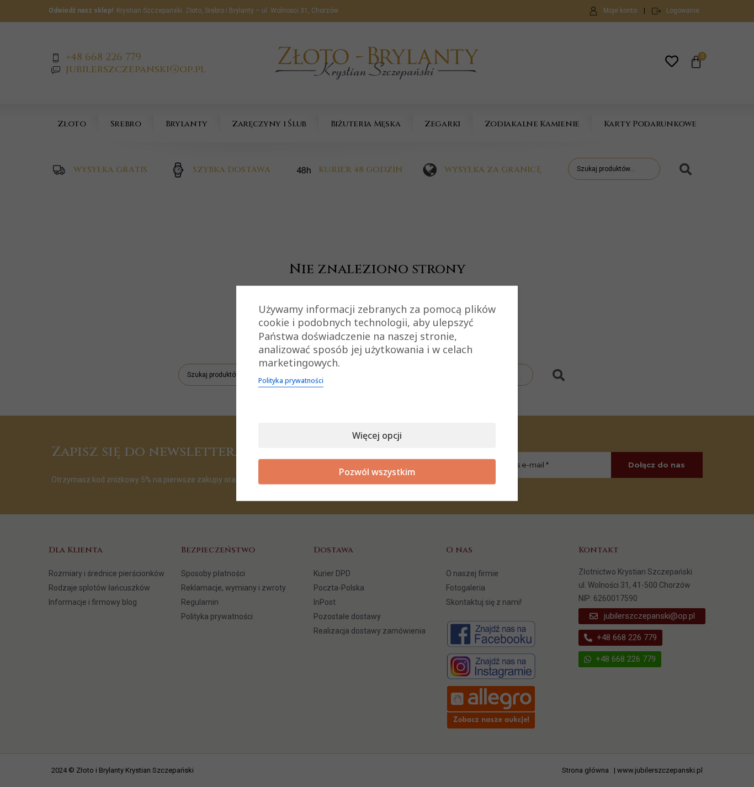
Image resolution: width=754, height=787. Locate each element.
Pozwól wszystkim (377, 472)
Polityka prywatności (290, 380)
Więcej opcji (377, 435)
